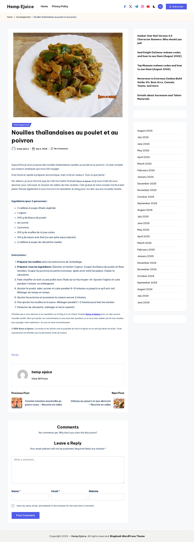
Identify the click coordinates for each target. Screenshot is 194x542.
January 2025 (145, 256)
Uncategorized (21, 125)
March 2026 (144, 163)
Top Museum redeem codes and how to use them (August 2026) (159, 67)
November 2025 (147, 190)
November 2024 (147, 269)
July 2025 (143, 216)
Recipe (15, 354)
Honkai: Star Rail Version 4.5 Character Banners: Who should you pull (159, 39)
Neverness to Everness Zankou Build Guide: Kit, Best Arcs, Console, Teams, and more (159, 82)
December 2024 (146, 262)
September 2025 (147, 203)
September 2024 (147, 282)
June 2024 (143, 302)
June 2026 (143, 143)
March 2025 (144, 243)
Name (16, 491)
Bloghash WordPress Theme (127, 536)
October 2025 (145, 196)
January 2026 (145, 176)
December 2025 (146, 183)
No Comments (61, 148)
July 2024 (143, 295)
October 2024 (145, 276)
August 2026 (145, 130)
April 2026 (143, 157)
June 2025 (143, 223)
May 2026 (143, 150)
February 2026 (146, 170)
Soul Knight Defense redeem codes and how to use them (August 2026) (159, 54)
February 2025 (146, 249)
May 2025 (143, 229)
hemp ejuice (42, 372)
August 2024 (145, 289)
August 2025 (145, 210)
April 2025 (143, 236)
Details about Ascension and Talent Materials (159, 97)
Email (55, 491)
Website (93, 491)
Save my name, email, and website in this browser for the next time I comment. (55, 505)
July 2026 (143, 137)
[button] (176, 7)
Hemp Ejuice (20, 6)
